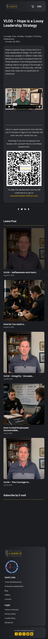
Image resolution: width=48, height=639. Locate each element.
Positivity (37, 36)
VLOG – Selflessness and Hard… (20, 272)
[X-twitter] (24, 633)
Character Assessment (14, 586)
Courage (7, 36)
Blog (6, 591)
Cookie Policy (10, 618)
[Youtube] (31, 633)
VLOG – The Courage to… (16, 482)
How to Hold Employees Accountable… (16, 429)
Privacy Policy (10, 614)
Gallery (7, 595)
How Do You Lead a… (14, 324)
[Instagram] (20, 633)
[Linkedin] (27, 633)
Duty (14, 36)
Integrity (29, 36)
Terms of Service (12, 610)
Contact (8, 599)
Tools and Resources (13, 582)
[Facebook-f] (16, 633)
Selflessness (8, 39)
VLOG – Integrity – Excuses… (18, 376)
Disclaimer (9, 622)
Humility (20, 36)
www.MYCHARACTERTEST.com (24, 196)
